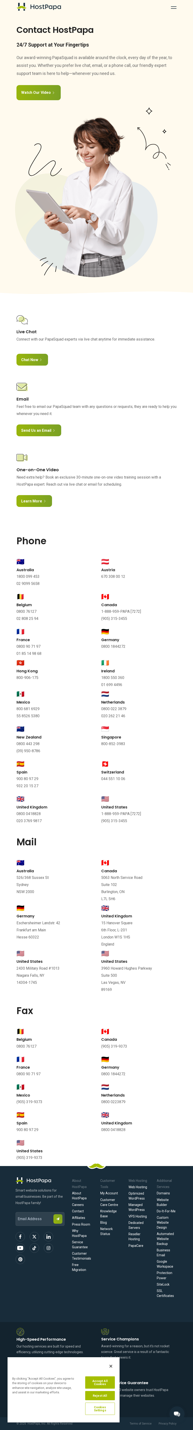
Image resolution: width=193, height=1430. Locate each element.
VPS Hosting (138, 1216)
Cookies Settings (100, 1408)
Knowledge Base (108, 1213)
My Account (109, 1193)
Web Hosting (138, 1187)
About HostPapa (79, 1195)
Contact (78, 1211)
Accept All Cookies (100, 1382)
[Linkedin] (48, 1236)
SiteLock (163, 1284)
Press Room (81, 1224)
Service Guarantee (80, 1244)
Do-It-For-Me (166, 1211)
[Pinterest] (20, 1259)
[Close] (111, 1366)
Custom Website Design (163, 1222)
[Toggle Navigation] (174, 6)
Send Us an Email (36, 430)
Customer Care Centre (109, 1202)
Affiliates (78, 1218)
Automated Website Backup (165, 1239)
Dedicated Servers (136, 1225)
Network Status (106, 1231)
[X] (34, 1236)
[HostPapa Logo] (40, 1180)
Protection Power (164, 1275)
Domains (163, 1193)
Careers (78, 1205)
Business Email (163, 1252)
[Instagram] (48, 1248)
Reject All (100, 1395)
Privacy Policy (168, 1423)
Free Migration (79, 1267)
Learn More (31, 501)
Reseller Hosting (135, 1236)
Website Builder (163, 1202)
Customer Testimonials (81, 1256)
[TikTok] (34, 1248)
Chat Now (29, 360)
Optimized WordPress (137, 1196)
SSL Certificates (165, 1293)
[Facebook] (20, 1236)
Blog (103, 1222)
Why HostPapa (79, 1233)
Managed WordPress (137, 1207)
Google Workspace (165, 1264)
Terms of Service (141, 1423)
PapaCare (136, 1246)
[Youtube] (20, 1248)
